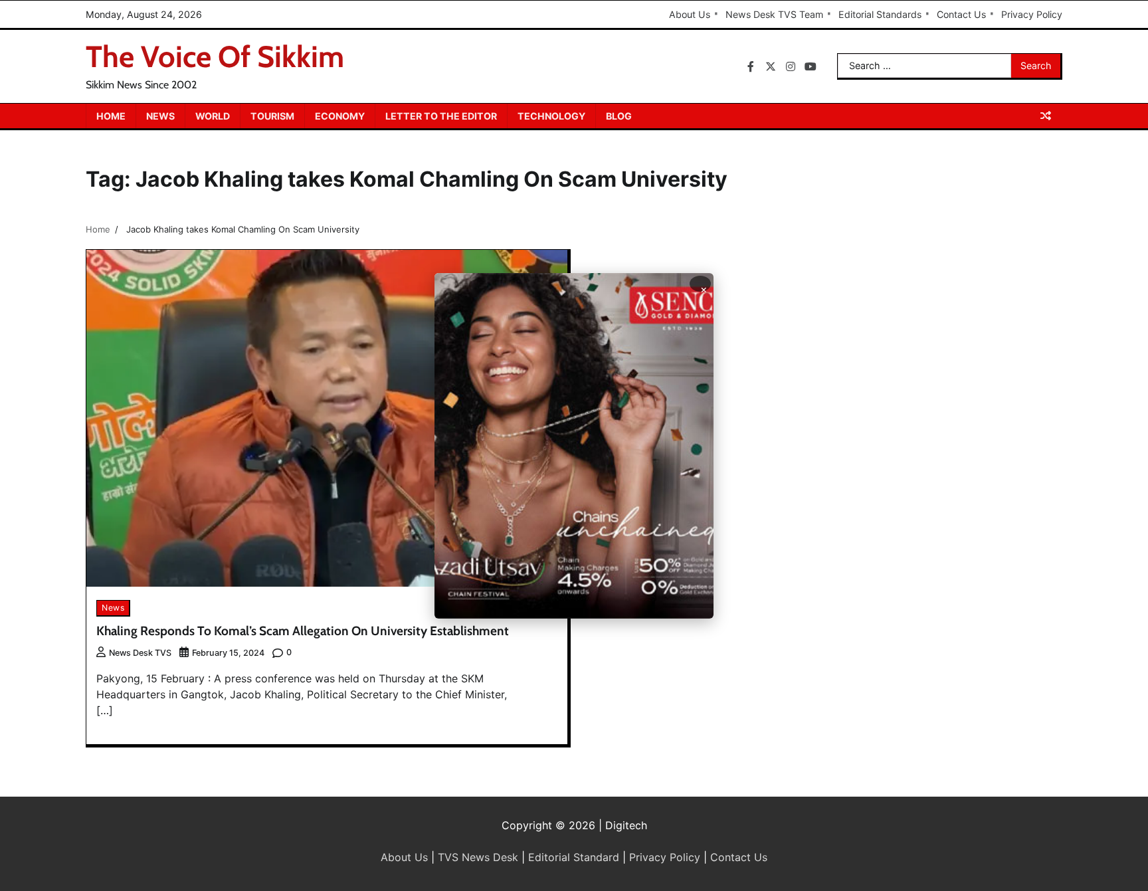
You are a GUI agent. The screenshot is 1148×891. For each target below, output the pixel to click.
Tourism (272, 116)
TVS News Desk (478, 857)
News (160, 116)
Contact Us (961, 14)
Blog (619, 116)
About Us (689, 14)
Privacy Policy (1031, 14)
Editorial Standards (879, 14)
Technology (551, 116)
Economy (340, 116)
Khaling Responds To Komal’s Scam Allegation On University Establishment (302, 631)
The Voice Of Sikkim (215, 56)
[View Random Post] (1046, 116)
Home (111, 116)
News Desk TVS (140, 653)
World (212, 116)
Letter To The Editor (441, 116)
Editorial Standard (573, 857)
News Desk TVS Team (774, 14)
